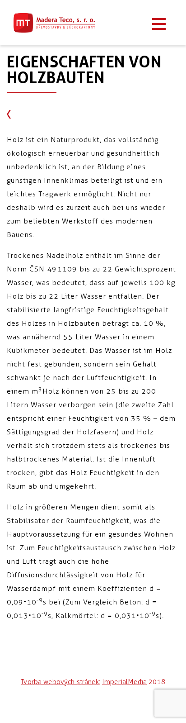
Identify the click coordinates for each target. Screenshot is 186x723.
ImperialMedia (124, 682)
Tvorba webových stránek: (60, 682)
